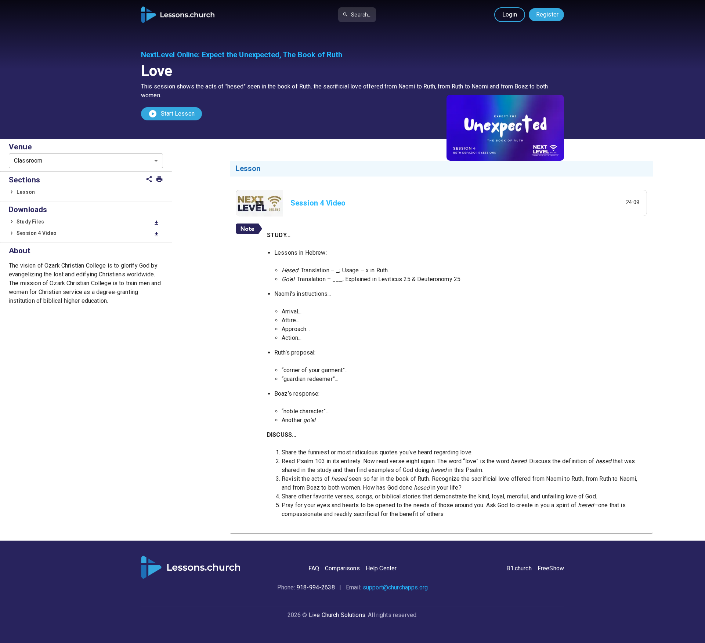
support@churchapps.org (395, 587)
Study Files (88, 222)
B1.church (518, 568)
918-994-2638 (316, 587)
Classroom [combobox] (28, 160)
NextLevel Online (169, 54)
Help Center (381, 568)
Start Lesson (171, 113)
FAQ (313, 568)
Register (547, 14)
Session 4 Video (88, 233)
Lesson (26, 192)
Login (509, 14)
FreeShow (551, 568)
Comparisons (342, 568)
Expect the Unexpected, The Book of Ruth (272, 54)
